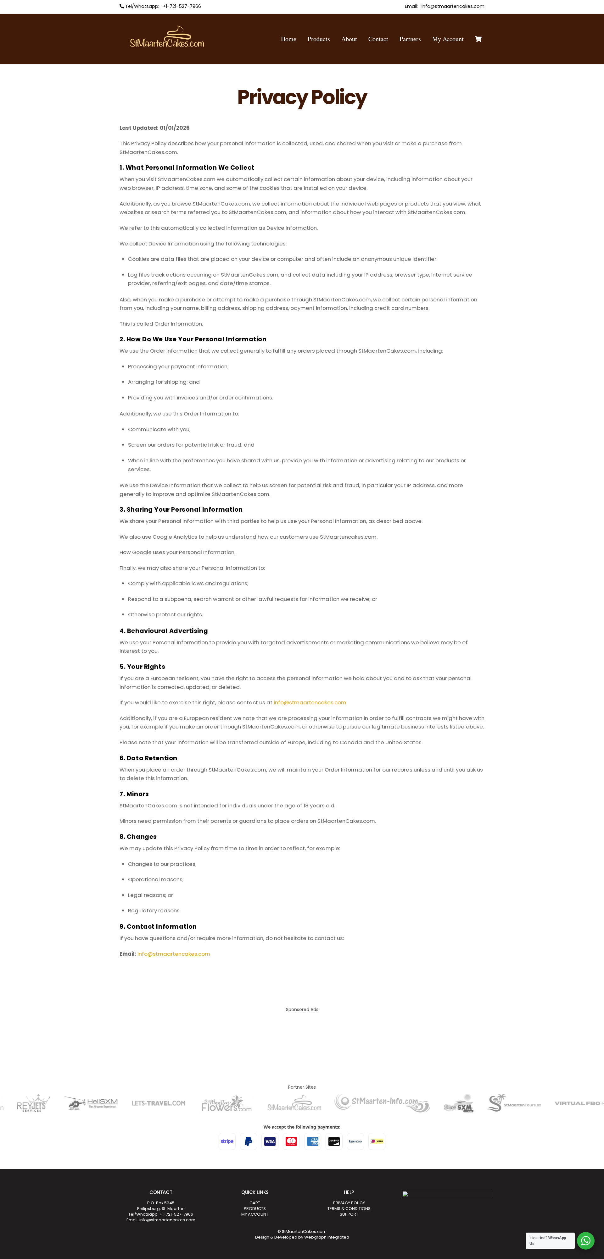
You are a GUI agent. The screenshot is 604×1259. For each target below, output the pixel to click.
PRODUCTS (255, 1209)
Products (319, 39)
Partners (410, 39)
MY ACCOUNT (254, 1214)
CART (254, 1203)
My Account (448, 39)
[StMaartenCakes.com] (167, 49)
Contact (378, 39)
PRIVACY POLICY (349, 1203)
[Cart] (478, 39)
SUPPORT (349, 1214)
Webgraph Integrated (326, 1237)
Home (288, 39)
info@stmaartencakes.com (310, 702)
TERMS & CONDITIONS (349, 1209)
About (349, 39)
